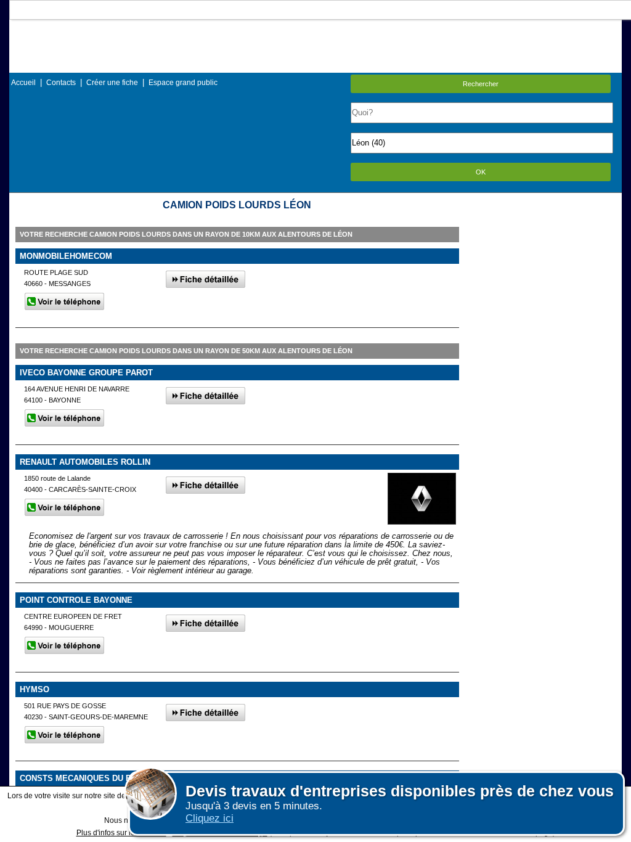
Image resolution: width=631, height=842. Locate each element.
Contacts (61, 82)
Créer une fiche (112, 82)
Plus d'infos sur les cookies (121, 832)
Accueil (23, 82)
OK (481, 172)
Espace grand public (183, 82)
